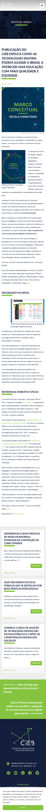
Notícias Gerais (17, 514)
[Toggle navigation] (42, 5)
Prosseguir (23, 807)
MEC (3, 447)
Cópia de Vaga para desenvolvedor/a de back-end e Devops (21, 688)
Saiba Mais (36, 566)
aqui (8, 509)
